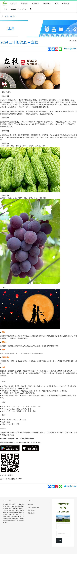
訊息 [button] (56, 4)
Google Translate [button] (18, 9)
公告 (5, 9)
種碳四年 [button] (47, 4)
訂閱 (59, 540)
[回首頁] (4, 3)
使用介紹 (24, 4)
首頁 (6, 16)
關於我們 (13, 4)
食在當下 (12, 16)
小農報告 (65, 4)
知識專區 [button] (35, 4)
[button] (30, 9)
